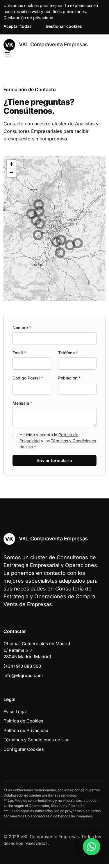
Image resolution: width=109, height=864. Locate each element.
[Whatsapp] (91, 846)
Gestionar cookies (64, 26)
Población (69, 377)
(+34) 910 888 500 (22, 666)
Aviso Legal (15, 711)
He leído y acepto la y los (57, 440)
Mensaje (22, 403)
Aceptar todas (17, 26)
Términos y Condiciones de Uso (36, 739)
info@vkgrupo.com (23, 675)
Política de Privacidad (25, 730)
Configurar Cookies (23, 749)
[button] (60, 252)
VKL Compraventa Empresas (52, 44)
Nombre (21, 327)
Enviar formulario (54, 460)
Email (19, 352)
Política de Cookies (23, 721)
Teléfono (68, 352)
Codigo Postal (27, 377)
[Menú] (7, 54)
